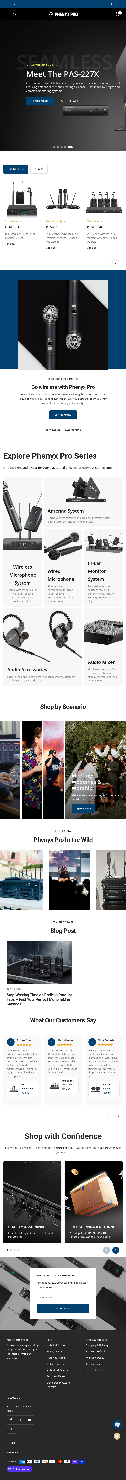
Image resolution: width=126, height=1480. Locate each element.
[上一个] (109, 1117)
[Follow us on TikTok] (11, 1428)
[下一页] (115, 262)
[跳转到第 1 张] (54, 147)
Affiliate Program (55, 1363)
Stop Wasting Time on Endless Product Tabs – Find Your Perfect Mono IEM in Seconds (39, 999)
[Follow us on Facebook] (11, 1419)
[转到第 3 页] (14, 1250)
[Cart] (117, 14)
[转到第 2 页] (11, 1250)
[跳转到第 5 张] (72, 147)
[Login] (110, 14)
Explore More (14, 809)
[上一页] (106, 262)
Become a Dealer (56, 1376)
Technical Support (56, 1345)
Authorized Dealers (57, 1370)
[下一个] (119, 1117)
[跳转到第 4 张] (68, 147)
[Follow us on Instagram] (20, 1419)
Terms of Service (95, 1370)
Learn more (63, 410)
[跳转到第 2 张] (59, 147)
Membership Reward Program (58, 1384)
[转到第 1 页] (7, 1250)
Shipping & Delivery (97, 1345)
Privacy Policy (94, 1363)
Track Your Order (56, 1357)
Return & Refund (95, 1351)
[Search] (14, 14)
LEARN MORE (40, 97)
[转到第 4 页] (18, 1250)
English (12, 1442)
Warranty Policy (95, 1357)
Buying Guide (15, 989)
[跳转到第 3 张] (64, 147)
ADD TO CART (69, 97)
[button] (117, 1424)
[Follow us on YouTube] (29, 1419)
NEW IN (39, 169)
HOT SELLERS (16, 169)
